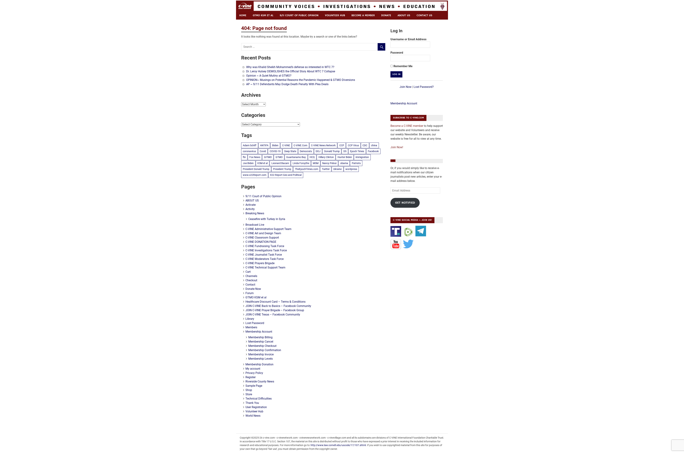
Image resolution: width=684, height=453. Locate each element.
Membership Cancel (260, 341)
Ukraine (337, 169)
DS (344, 151)
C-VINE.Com (300, 145)
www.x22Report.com (254, 175)
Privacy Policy (254, 373)
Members (251, 327)
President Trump (282, 169)
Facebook (373, 151)
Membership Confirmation (264, 350)
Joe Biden (248, 163)
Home (242, 15)
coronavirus (249, 151)
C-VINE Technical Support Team (265, 267)
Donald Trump (332, 151)
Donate (386, 15)
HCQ (312, 157)
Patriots (356, 163)
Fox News (254, 157)
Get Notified (405, 203)
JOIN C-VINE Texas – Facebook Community (272, 314)
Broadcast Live (254, 224)
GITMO (268, 157)
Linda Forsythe (301, 163)
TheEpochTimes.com (306, 169)
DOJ (318, 151)
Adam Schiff (249, 145)
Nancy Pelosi (329, 163)
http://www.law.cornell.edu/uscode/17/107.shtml (338, 445)
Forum (249, 293)
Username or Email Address (408, 39)
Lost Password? (424, 87)
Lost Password (254, 323)
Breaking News (254, 213)
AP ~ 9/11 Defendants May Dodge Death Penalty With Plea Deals (287, 84)
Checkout (251, 280)
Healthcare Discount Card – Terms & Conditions (275, 301)
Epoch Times (357, 151)
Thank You (252, 403)
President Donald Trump (256, 169)
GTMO (279, 157)
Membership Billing (260, 337)
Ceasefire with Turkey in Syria (266, 219)
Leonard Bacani (280, 163)
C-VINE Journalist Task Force (263, 254)
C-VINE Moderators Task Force (264, 259)
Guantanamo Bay (296, 157)
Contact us (424, 15)
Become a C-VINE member (406, 126)
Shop (248, 390)
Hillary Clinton (326, 157)
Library (249, 318)
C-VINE (286, 145)
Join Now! (396, 147)
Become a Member (363, 15)
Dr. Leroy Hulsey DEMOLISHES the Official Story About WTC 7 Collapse (290, 71)
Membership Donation (259, 364)
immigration (362, 157)
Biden (275, 145)
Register (250, 377)
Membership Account (258, 331)
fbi (244, 157)
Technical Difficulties (258, 398)
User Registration (256, 407)
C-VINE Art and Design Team (263, 233)
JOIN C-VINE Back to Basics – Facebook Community (278, 306)
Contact (250, 284)
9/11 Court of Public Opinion (299, 15)
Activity (250, 209)
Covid (263, 151)
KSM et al (262, 163)
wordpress (351, 169)
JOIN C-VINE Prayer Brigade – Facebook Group (274, 310)
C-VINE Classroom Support (262, 237)
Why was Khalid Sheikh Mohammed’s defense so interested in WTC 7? (290, 67)
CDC (364, 145)
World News (252, 415)
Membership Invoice (261, 354)
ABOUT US (404, 15)
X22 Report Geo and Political (286, 175)
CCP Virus (353, 145)
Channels (251, 276)
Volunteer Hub (335, 15)
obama (344, 163)
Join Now (405, 87)
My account (252, 368)
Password (396, 52)
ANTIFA (264, 145)
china (374, 145)
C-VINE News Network (323, 145)
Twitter (326, 169)
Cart (248, 271)
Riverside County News (259, 381)
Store (248, 394)
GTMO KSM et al (263, 15)
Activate (250, 204)
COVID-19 (275, 151)
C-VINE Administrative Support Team (268, 229)
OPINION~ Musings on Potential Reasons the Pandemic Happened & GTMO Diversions (300, 80)
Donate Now (253, 289)
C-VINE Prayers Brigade (259, 263)
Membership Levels (260, 358)
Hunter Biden (345, 157)
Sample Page (253, 385)
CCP (341, 145)
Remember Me (403, 66)
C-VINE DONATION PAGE (260, 242)
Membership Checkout (262, 346)
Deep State (290, 151)
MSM (315, 163)
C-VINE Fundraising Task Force (264, 246)
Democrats (306, 151)
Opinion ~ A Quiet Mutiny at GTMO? (268, 75)
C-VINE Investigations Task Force (266, 250)
